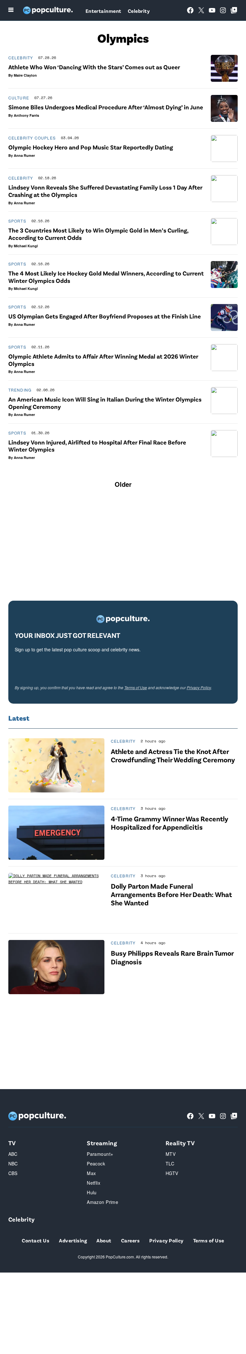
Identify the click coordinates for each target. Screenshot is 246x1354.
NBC (13, 1163)
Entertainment (103, 11)
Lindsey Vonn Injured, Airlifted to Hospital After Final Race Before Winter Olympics (97, 445)
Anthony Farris (26, 115)
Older (123, 484)
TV (12, 1143)
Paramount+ (100, 1154)
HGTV (172, 1173)
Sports (17, 221)
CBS (13, 1173)
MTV (171, 1154)
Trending (20, 390)
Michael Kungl (26, 245)
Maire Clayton (25, 75)
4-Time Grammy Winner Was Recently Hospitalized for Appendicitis (169, 822)
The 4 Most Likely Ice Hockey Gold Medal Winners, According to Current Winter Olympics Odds (106, 276)
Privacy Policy (199, 687)
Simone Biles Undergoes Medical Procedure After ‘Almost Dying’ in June (105, 107)
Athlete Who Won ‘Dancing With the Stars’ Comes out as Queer (94, 67)
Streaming (102, 1143)
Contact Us (35, 1240)
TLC (170, 1163)
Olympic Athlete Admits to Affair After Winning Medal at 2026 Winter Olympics (103, 359)
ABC (13, 1154)
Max (91, 1173)
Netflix (93, 1183)
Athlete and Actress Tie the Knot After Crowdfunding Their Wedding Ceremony (173, 755)
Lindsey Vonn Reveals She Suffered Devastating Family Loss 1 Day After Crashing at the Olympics (105, 190)
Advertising (73, 1240)
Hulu (92, 1192)
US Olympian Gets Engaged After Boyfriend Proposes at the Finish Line (104, 316)
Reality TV (180, 1143)
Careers (130, 1240)
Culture (18, 97)
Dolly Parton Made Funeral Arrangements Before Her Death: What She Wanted (171, 894)
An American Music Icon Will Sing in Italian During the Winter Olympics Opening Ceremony (104, 402)
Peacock (96, 1163)
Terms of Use (135, 687)
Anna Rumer (24, 155)
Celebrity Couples (32, 137)
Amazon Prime (102, 1202)
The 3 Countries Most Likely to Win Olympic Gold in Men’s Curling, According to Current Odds (98, 233)
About (103, 1240)
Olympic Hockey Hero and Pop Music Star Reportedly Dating (90, 147)
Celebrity (139, 11)
